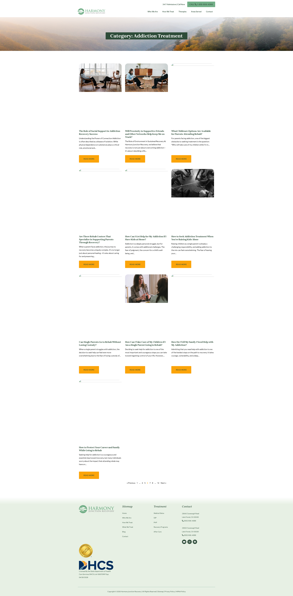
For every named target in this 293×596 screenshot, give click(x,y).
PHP (155, 522)
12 (158, 483)
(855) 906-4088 (190, 521)
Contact (209, 11)
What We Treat (127, 527)
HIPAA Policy (181, 591)
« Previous (131, 483)
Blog (124, 532)
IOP (155, 518)
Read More (89, 159)
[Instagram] (189, 542)
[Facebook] (195, 542)
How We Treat (168, 11)
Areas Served (196, 11)
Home (124, 513)
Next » (163, 483)
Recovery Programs (161, 527)
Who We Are (153, 11)
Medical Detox (159, 513)
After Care (157, 532)
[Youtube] (184, 542)
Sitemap (160, 591)
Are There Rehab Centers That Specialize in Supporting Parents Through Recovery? (96, 239)
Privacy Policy (170, 591)
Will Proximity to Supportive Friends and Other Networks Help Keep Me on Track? (144, 134)
